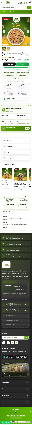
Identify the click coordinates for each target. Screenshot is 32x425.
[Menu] (2, 2)
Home (2, 15)
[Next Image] (28, 31)
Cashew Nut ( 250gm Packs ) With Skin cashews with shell (20, 184)
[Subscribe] (26, 337)
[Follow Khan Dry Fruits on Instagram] (12, 342)
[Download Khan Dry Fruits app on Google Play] (8, 357)
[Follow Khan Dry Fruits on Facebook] (8, 342)
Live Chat (7, 422)
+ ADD (6, 189)
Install (27, 128)
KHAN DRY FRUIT (8, 411)
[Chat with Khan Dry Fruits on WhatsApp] (3, 342)
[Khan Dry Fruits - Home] (8, 3)
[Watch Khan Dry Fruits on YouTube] (16, 342)
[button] (30, 2)
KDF (16, 412)
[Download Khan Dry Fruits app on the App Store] (21, 357)
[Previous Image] (4, 31)
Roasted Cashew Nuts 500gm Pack (6, 181)
